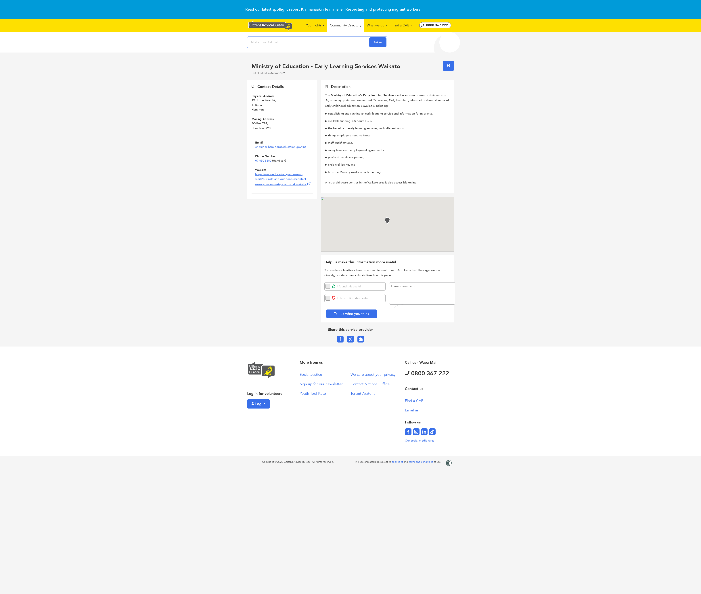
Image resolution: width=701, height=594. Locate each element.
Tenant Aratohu (363, 393)
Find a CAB (414, 400)
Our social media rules (419, 441)
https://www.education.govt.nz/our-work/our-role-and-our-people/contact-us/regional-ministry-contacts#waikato (281, 179)
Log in (259, 403)
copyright (398, 462)
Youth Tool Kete (313, 393)
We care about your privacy (373, 374)
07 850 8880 (263, 161)
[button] (315, 25)
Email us (412, 410)
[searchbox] (308, 42)
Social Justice (311, 374)
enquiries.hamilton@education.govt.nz (280, 147)
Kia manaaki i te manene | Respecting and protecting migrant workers (360, 9)
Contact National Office (370, 384)
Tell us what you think (351, 313)
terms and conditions (421, 462)
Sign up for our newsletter (321, 384)
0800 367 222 (429, 373)
